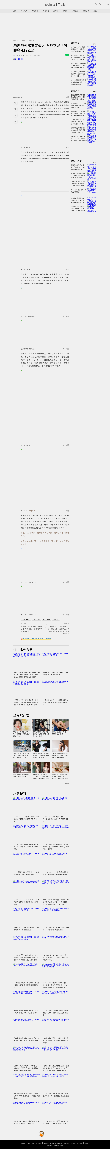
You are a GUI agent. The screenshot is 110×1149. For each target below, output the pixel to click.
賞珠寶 (65, 11)
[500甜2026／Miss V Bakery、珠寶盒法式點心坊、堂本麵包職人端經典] (55, 1083)
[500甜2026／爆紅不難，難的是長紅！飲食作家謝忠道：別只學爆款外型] (55, 806)
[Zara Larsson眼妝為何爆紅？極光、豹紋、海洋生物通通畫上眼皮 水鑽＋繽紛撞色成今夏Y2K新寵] (55, 972)
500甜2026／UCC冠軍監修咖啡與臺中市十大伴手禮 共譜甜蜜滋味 (56, 928)
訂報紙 (73, 1143)
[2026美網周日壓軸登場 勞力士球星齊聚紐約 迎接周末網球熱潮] (26, 862)
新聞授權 (38, 1143)
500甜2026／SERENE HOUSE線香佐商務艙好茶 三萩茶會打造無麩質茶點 (26, 902)
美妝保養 (46, 11)
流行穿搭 (35, 11)
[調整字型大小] (15, 121)
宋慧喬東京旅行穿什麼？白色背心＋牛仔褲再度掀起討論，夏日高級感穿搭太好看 (78, 168)
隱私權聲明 (58, 1143)
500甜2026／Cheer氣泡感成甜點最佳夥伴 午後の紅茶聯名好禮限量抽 (56, 873)
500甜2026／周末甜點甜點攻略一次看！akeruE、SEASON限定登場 (56, 1122)
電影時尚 (31, 40)
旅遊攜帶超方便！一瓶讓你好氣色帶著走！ (21, 776)
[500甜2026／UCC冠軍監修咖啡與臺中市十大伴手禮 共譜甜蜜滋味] (55, 917)
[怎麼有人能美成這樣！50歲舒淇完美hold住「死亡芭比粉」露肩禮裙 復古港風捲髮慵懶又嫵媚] (26, 1055)
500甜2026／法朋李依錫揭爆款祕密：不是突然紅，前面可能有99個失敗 (26, 846)
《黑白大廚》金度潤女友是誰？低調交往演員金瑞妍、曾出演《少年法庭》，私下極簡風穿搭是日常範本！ (56, 1068)
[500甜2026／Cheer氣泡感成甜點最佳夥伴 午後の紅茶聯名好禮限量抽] (55, 862)
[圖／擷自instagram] (45, 478)
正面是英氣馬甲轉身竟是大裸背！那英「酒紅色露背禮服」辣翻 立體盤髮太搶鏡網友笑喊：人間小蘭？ (27, 674)
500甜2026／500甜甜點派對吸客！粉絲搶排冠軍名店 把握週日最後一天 (26, 819)
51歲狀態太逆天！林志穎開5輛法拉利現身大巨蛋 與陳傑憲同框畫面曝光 (55, 702)
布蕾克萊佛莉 (36, 619)
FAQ (29, 1143)
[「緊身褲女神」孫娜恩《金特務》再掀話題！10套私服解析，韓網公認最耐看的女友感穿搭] (92, 184)
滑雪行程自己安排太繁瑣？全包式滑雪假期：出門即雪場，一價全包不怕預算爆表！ (21, 755)
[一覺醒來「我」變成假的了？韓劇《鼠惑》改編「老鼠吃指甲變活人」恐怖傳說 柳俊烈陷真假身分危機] (26, 690)
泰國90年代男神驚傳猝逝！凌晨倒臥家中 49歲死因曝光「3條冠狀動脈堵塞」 (27, 1095)
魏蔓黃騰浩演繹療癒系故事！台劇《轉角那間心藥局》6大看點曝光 (26, 1011)
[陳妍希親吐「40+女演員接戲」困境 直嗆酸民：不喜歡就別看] (55, 662)
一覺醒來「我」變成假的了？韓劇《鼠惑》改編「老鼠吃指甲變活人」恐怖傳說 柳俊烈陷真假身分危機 (27, 702)
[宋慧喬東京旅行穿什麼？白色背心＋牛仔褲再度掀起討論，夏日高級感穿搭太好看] (92, 167)
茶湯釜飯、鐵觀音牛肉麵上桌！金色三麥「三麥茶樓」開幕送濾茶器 (60, 777)
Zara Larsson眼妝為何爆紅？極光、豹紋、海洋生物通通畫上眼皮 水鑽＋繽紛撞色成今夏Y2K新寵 (55, 985)
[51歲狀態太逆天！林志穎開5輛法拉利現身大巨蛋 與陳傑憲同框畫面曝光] (55, 690)
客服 (33, 1143)
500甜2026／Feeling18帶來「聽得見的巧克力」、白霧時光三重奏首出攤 (55, 1012)
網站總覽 (87, 1143)
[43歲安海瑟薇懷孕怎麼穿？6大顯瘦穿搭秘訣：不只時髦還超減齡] (92, 175)
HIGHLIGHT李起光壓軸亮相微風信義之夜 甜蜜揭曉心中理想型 (26, 1122)
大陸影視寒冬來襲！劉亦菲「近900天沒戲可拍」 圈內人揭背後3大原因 (27, 1039)
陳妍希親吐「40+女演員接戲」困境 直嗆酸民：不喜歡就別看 (55, 673)
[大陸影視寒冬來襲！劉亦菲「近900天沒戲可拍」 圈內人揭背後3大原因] (26, 1028)
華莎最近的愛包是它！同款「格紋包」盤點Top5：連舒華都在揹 (78, 208)
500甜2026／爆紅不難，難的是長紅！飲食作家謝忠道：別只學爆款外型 (56, 819)
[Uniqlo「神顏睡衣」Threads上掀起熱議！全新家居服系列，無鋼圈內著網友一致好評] (92, 200)
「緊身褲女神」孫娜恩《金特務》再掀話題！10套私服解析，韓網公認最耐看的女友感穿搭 (78, 185)
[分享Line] (15, 109)
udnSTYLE (16, 40)
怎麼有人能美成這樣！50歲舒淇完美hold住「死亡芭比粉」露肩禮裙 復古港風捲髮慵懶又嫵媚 (26, 1068)
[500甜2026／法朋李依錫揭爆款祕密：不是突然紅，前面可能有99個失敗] (26, 834)
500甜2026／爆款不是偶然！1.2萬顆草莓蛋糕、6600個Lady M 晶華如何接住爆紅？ (56, 846)
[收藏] (15, 115)
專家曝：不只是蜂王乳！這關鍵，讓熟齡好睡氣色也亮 (21, 734)
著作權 (52, 1143)
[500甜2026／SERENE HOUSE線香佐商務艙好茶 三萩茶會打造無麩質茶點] (26, 889)
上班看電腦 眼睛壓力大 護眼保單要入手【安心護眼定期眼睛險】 (60, 755)
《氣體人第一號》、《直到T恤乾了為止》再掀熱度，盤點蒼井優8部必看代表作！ (55, 1040)
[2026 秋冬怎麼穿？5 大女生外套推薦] (92, 192)
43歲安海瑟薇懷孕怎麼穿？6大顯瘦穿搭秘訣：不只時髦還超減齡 (78, 175)
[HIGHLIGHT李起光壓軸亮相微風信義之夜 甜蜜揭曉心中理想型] (26, 1111)
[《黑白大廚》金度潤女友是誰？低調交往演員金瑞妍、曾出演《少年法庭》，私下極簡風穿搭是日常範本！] (55, 1055)
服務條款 (46, 1143)
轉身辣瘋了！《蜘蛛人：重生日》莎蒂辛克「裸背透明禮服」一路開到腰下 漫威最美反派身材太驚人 (40, 777)
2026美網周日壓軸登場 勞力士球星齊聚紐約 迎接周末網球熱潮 (26, 873)
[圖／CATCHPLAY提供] (45, 300)
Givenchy (55, 619)
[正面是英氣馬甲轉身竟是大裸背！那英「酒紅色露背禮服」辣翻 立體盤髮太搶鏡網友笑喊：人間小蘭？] (26, 662)
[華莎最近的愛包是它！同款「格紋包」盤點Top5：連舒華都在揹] (92, 208)
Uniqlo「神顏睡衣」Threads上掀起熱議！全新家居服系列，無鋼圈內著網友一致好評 (78, 201)
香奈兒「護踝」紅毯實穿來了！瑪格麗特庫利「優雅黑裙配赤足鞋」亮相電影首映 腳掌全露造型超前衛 (40, 755)
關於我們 (79, 1143)
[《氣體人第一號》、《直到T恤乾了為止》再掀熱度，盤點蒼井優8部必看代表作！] (55, 1028)
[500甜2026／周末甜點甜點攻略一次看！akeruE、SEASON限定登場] (55, 1111)
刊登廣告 (23, 1143)
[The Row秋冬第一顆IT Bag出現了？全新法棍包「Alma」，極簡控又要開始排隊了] (55, 945)
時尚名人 (24, 11)
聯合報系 (66, 1143)
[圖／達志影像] (41, 76)
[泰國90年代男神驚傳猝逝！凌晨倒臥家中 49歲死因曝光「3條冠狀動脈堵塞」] (26, 1083)
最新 (15, 11)
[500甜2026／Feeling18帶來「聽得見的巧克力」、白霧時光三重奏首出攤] (55, 1000)
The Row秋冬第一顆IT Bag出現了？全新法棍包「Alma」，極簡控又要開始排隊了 (56, 957)
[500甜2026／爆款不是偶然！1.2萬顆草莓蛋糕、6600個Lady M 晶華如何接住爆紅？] (55, 834)
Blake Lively (46, 619)
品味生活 (75, 11)
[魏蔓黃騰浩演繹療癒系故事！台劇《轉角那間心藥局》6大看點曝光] (26, 1000)
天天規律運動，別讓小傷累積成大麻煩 (60, 733)
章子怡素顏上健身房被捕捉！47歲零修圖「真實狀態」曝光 (40, 734)
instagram (31, 511)
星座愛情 (86, 11)
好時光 (55, 11)
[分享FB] (15, 103)
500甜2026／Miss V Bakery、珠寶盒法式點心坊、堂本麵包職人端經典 (56, 1094)
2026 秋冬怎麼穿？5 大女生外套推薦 (78, 191)
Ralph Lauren (25, 619)
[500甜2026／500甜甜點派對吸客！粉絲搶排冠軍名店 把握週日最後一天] (26, 806)
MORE (94, 44)
